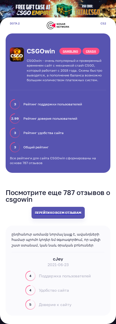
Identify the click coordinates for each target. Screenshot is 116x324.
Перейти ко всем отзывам (58, 212)
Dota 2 (15, 23)
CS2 (103, 23)
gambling (70, 51)
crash (91, 51)
